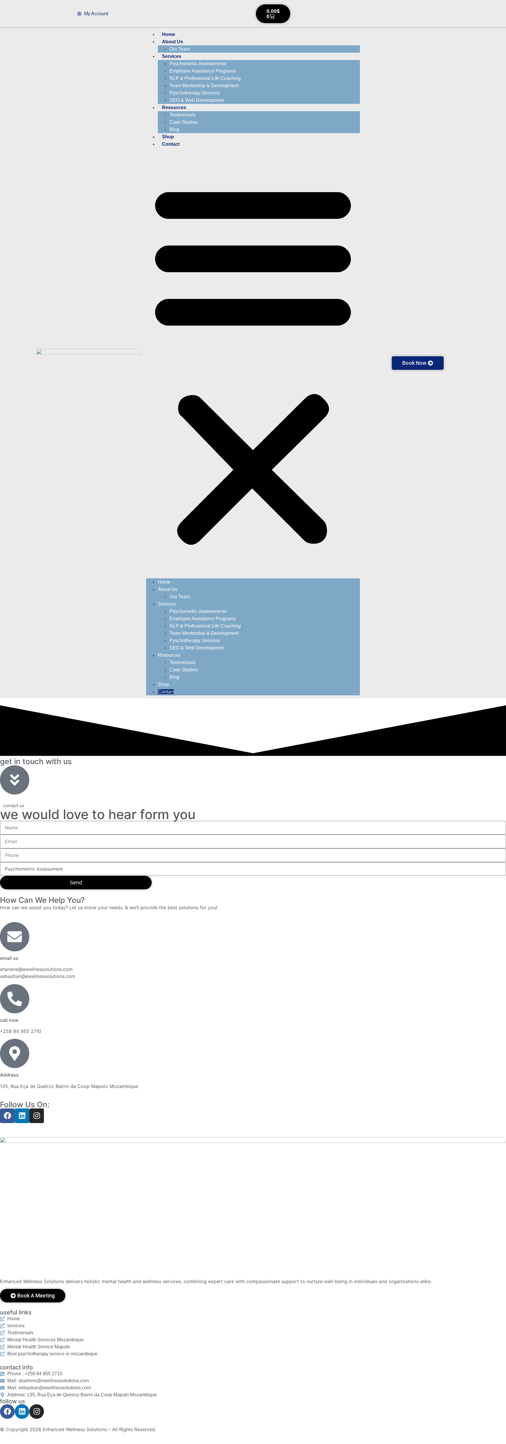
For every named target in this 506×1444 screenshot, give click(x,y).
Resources (174, 107)
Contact (171, 144)
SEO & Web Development (197, 100)
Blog (174, 129)
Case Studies (184, 122)
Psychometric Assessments (198, 63)
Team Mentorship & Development (204, 85)
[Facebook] (7, 1115)
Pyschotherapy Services (195, 92)
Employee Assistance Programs (203, 70)
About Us (172, 41)
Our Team (180, 49)
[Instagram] (36, 1115)
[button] (253, 363)
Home (168, 34)
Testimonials (183, 114)
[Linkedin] (22, 1115)
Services (171, 56)
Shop (168, 136)
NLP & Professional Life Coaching (205, 78)
